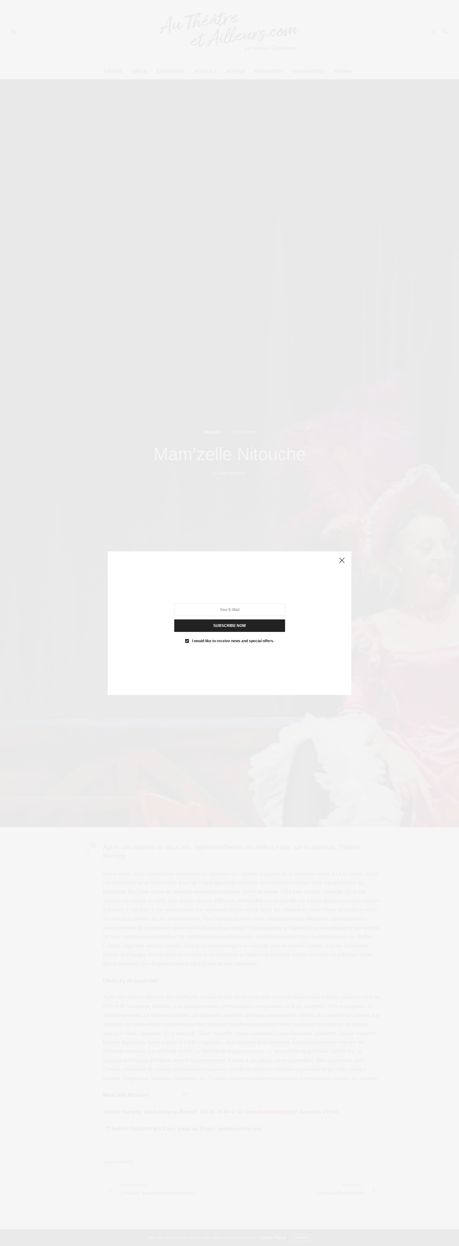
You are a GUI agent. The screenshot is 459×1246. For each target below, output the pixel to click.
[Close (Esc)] (342, 560)
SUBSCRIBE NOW (229, 625)
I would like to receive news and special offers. (233, 641)
